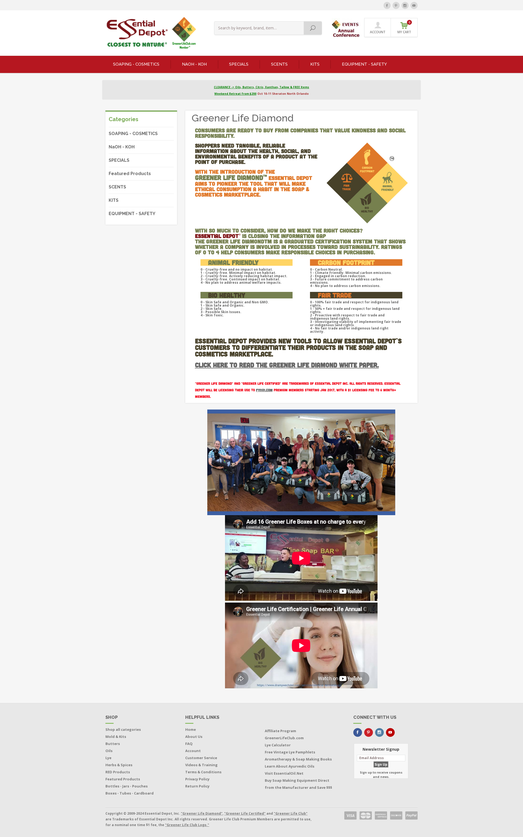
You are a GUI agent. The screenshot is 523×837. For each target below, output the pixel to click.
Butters (112, 743)
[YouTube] (414, 5)
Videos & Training (201, 764)
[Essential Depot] (150, 33)
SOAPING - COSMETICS (136, 64)
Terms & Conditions (203, 771)
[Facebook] (387, 5)
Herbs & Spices (118, 764)
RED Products (117, 771)
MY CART (404, 27)
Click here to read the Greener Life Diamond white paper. (287, 365)
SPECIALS (238, 64)
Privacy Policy (197, 779)
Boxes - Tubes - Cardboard (129, 793)
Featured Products (130, 173)
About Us (193, 736)
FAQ (189, 743)
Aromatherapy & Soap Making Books (298, 759)
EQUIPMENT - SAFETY (364, 64)
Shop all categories (123, 729)
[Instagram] (405, 5)
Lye (108, 757)
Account (193, 750)
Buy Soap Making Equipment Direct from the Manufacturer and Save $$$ (298, 784)
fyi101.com (264, 390)
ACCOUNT (377, 32)
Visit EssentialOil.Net (284, 773)
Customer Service (201, 757)
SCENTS (279, 64)
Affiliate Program (280, 730)
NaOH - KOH (194, 64)
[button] (346, 27)
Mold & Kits (115, 736)
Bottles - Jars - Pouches (126, 786)
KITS (315, 64)
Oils (108, 750)
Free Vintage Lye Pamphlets (290, 752)
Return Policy (197, 786)
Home (190, 729)
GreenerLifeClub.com (284, 737)
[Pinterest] (396, 5)
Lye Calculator (278, 745)
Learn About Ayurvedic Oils (289, 766)
